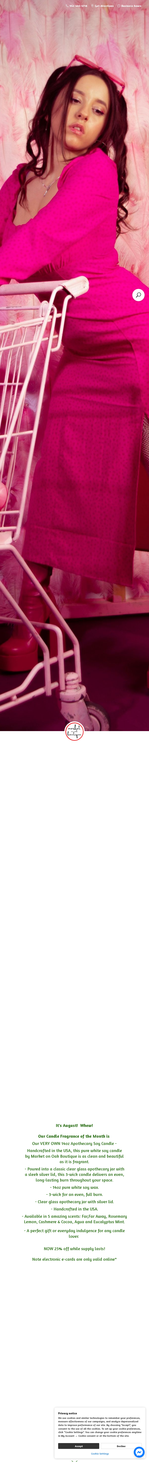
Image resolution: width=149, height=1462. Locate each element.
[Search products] (138, 295)
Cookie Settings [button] (100, 1453)
